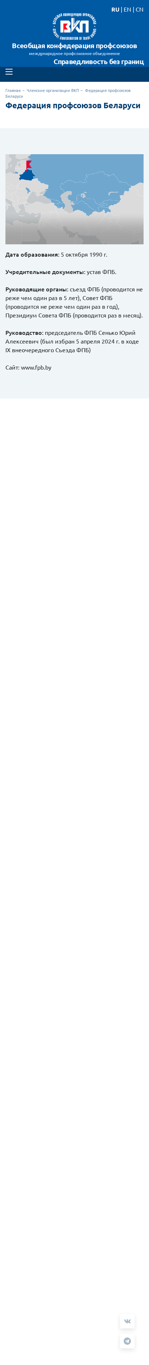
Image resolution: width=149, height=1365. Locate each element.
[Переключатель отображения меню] (9, 72)
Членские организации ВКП (53, 90)
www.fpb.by (36, 367)
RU (115, 9)
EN (127, 9)
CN (140, 9)
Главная (13, 90)
